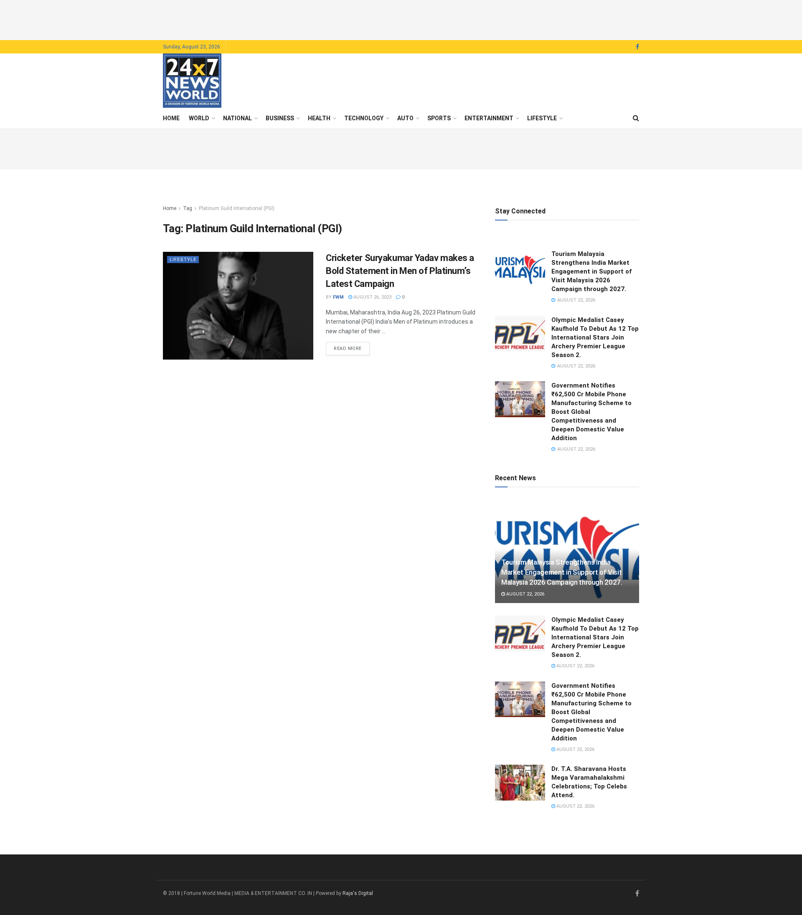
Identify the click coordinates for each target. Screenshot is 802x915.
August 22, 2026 (524, 594)
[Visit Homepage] (192, 80)
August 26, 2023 (371, 297)
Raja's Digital (358, 893)
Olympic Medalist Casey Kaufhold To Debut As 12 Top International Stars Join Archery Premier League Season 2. (595, 337)
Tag (187, 208)
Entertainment (488, 118)
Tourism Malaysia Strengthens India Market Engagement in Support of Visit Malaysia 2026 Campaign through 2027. (591, 271)
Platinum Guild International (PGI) (236, 208)
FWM (338, 297)
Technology (363, 118)
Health (319, 118)
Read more (352, 348)
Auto (405, 118)
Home (171, 118)
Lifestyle (542, 118)
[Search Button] (636, 118)
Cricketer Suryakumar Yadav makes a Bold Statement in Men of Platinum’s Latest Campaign (400, 271)
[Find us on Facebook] (637, 47)
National (237, 118)
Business (280, 118)
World (199, 118)
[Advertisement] (401, 19)
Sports (439, 118)
